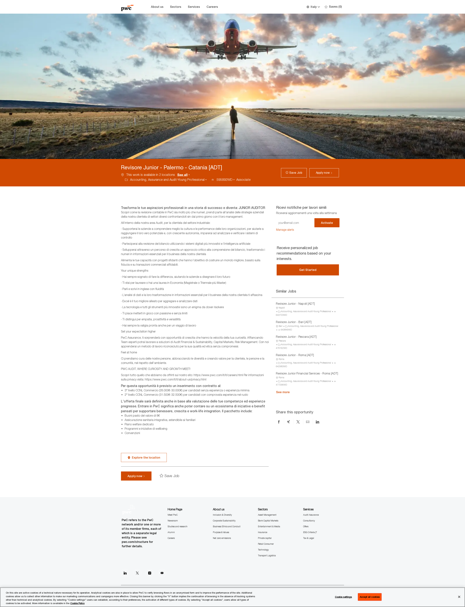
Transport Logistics (267, 555)
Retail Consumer (266, 544)
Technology (263, 549)
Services (194, 7)
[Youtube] (162, 573)
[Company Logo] (130, 7)
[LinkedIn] (125, 573)
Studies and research (177, 526)
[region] (232, 597)
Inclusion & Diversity (222, 514)
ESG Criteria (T (310, 532)
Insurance (262, 532)
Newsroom (173, 520)
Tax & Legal (308, 538)
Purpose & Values (221, 532)
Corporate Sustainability (224, 520)
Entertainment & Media (269, 526)
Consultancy (309, 520)
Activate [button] (327, 223)
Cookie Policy (77, 603)
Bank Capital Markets (268, 520)
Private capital (265, 538)
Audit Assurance (311, 514)
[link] (285, 229)
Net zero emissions (222, 538)
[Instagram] (150, 573)
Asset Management (267, 514)
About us (157, 7)
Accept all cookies (370, 596)
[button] (313, 7)
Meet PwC (173, 514)
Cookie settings (343, 596)
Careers (212, 7)
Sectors (175, 7)
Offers (305, 526)
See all (182, 175)
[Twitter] (137, 573)
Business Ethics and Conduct (226, 526)
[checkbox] (294, 173)
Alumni (171, 532)
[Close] (459, 597)
